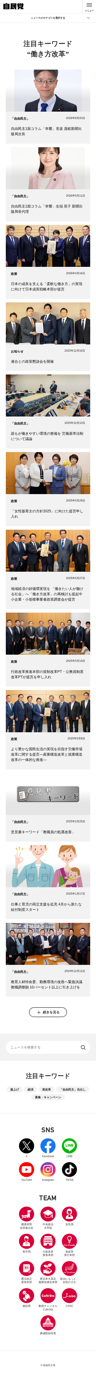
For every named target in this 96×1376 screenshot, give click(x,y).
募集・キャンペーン (48, 1097)
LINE (69, 1148)
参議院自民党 (48, 1325)
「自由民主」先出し (73, 1089)
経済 (30, 1089)
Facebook (48, 1148)
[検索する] (83, 1047)
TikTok (69, 1171)
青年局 (27, 1251)
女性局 (69, 1224)
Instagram (48, 1171)
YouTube (26, 1171)
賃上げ (14, 1089)
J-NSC (69, 1306)
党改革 (46, 1089)
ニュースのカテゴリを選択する (48, 17)
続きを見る (51, 1012)
